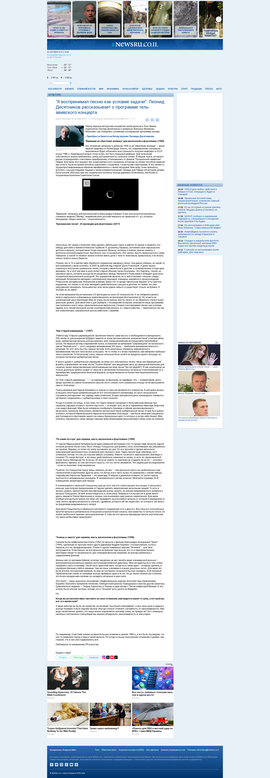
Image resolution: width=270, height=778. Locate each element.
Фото (219, 89)
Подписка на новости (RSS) (131, 750)
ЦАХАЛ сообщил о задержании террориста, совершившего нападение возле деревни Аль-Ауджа (198, 218)
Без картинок (152, 750)
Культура (173, 89)
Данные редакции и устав (173, 750)
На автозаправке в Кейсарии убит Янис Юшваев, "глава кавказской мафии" (199, 226)
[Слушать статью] (160, 120)
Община (160, 89)
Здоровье (147, 89)
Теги (97, 750)
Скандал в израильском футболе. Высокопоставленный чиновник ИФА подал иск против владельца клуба (198, 243)
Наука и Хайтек (130, 89)
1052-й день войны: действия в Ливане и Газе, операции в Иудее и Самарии (197, 191)
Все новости (55, 89)
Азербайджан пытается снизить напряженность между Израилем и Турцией (197, 234)
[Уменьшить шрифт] (147, 120)
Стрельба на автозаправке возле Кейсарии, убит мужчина (198, 251)
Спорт (184, 89)
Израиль (69, 89)
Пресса (209, 89)
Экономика (113, 89)
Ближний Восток (86, 89)
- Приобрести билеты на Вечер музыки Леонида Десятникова (119, 136)
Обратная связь (109, 750)
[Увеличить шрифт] (152, 120)
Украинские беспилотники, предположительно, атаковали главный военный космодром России (198, 200)
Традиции (196, 89)
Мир (101, 89)
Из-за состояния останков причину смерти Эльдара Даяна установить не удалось (199, 209)
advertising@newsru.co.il (208, 750)
